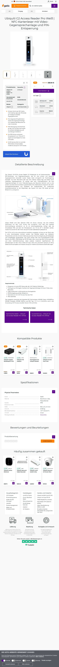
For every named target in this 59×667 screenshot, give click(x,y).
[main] (6, 6)
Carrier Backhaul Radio (27, 498)
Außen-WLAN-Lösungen (10, 500)
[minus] (34, 86)
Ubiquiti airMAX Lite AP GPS (44, 495)
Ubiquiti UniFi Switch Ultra (34, 471)
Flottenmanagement (12, 505)
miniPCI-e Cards (27, 495)
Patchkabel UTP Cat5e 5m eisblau (44, 502)
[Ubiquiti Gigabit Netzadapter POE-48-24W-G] (9, 351)
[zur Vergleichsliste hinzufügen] (24, 83)
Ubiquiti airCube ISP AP (43, 497)
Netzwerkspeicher (27, 501)
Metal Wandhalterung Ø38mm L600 (43, 506)
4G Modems (26, 509)
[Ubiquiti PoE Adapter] (22, 351)
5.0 (6, 357)
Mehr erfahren (40, 656)
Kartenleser (45, 11)
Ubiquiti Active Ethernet (8, 471)
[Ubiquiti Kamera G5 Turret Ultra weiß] (48, 462)
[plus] (52, 86)
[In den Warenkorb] (13, 372)
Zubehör (25, 507)
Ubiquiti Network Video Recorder (22, 471)
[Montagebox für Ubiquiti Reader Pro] (35, 351)
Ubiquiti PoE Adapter (20, 360)
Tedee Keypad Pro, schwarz (44, 499)
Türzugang (20, 11)
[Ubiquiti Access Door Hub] (48, 351)
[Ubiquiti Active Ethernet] (9, 462)
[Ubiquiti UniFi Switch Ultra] (35, 462)
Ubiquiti (8, 107)
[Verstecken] (53, 173)
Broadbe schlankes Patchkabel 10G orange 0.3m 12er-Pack (45, 510)
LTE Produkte (9, 495)
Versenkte (43, 415)
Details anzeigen (46, 660)
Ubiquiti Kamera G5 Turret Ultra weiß (47, 472)
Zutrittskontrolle (21, 107)
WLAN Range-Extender (26, 504)
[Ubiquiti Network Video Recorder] (22, 462)
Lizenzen (8, 503)
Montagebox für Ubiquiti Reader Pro (34, 361)
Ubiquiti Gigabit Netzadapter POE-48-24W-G (9, 361)
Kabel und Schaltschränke (10, 508)
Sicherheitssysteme (11, 497)
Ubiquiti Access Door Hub (47, 360)
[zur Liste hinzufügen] (27, 83)
